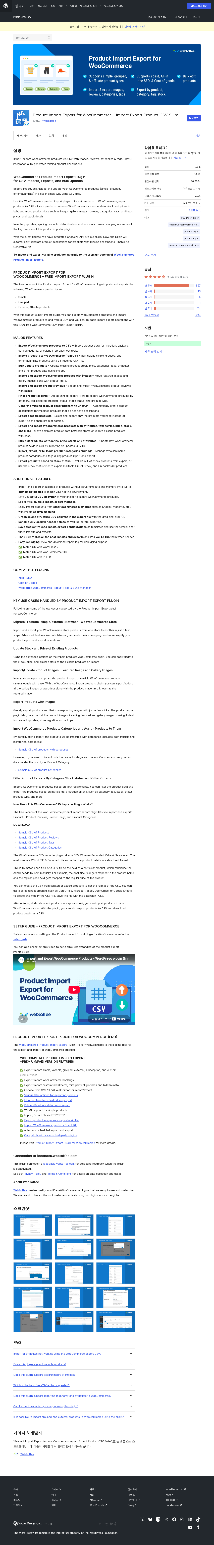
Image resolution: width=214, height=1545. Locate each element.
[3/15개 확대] (130, 1219)
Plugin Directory (22, 16)
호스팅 (16, 1499)
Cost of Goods (27, 582)
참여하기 (132, 1489)
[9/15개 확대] (130, 1267)
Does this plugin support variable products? (39, 1364)
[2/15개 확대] (89, 1219)
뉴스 (15, 1494)
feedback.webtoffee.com (59, 1163)
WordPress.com (176, 1489)
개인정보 (18, 1505)
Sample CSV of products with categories (43, 749)
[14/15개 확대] (89, 1315)
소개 (15, 1489)
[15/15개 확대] (130, 1315)
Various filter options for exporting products (51, 1095)
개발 (64, 135)
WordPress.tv (98, 1505)
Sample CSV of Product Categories (40, 847)
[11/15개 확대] (89, 1291)
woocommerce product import (184, 245)
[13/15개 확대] (47, 1315)
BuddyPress (174, 1505)
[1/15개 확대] (47, 1219)
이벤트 (131, 1494)
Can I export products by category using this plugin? (45, 1406)
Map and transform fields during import (48, 1100)
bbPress (172, 1499)
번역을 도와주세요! (135, 26)
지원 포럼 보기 (153, 351)
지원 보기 (179, 157)
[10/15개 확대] (47, 1291)
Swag (132, 1505)
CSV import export (190, 218)
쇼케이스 (56, 1489)
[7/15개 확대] (47, 1267)
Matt (170, 1494)
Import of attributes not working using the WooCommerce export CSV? (57, 1353)
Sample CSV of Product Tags (36, 842)
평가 (38, 135)
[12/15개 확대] (130, 1291)
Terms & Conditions (59, 1173)
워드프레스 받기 (199, 5)
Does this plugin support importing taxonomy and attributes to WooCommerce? (62, 1395)
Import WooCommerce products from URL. (50, 1125)
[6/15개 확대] (130, 1243)
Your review (151, 315)
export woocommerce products (184, 224)
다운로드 (193, 118)
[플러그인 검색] (48, 37)
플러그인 (56, 1499)
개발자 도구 (96, 1499)
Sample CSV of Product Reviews (38, 837)
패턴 (53, 1505)
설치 (51, 135)
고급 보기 (150, 254)
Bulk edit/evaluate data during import (47, 1105)
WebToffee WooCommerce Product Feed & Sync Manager (54, 587)
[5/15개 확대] (89, 1243)
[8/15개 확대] (89, 1267)
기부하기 (134, 1499)
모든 (198, 315)
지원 (198, 135)
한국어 (48, 1523)
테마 (53, 1494)
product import (191, 238)
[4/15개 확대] (47, 1243)
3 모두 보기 (195, 210)
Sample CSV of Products (33, 832)
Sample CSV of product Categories (39, 770)
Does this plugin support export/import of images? (44, 1374)
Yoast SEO (25, 577)
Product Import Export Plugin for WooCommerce (65, 1143)
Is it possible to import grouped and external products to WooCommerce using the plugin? (68, 1417)
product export (191, 231)
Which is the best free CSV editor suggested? (41, 1385)
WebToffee (49, 120)
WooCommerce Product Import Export (43, 1044)
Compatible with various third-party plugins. (50, 1135)
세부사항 (22, 135)
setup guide (20, 939)
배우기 (93, 1489)
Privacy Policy (32, 1173)
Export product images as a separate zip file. (51, 1120)
